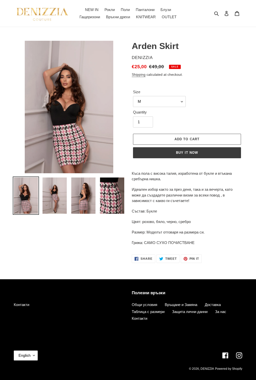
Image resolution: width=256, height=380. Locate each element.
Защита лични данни (190, 312)
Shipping (139, 74)
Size (136, 92)
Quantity (140, 112)
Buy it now (187, 152)
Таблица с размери (148, 312)
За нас (220, 312)
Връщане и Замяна (181, 304)
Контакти (21, 304)
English (24, 355)
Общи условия (144, 304)
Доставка (213, 304)
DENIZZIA (207, 368)
